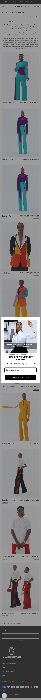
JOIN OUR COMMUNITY (19, 377)
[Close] (36, 319)
